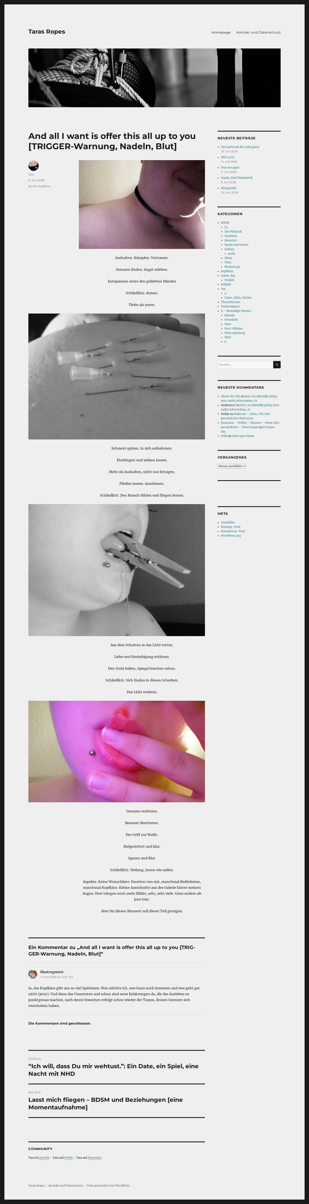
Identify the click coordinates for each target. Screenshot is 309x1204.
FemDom (230, 236)
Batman (229, 315)
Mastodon (95, 1158)
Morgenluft (228, 188)
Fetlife (68, 1158)
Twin (227, 262)
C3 (226, 227)
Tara (31, 174)
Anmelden (228, 522)
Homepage (221, 32)
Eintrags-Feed (230, 527)
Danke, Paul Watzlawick (237, 178)
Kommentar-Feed (233, 531)
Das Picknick (233, 231)
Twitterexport (230, 306)
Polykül (226, 284)
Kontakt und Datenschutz (258, 32)
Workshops (232, 267)
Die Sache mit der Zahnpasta (240, 147)
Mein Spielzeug (234, 333)
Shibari (229, 249)
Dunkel (229, 280)
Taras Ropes (46, 31)
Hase (227, 324)
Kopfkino (44, 186)
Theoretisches (230, 302)
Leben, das (228, 275)
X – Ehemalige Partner (236, 311)
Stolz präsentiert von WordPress (108, 1185)
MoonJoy (230, 240)
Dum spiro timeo (243, 436)
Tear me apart (230, 167)
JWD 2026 (227, 157)
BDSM (32, 186)
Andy (231, 253)
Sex (223, 289)
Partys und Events (236, 245)
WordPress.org (231, 535)
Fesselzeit (231, 320)
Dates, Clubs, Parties (238, 297)
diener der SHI (230, 396)
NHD (227, 337)
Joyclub (44, 1158)
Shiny (228, 258)
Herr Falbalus (233, 328)
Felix (224, 436)
